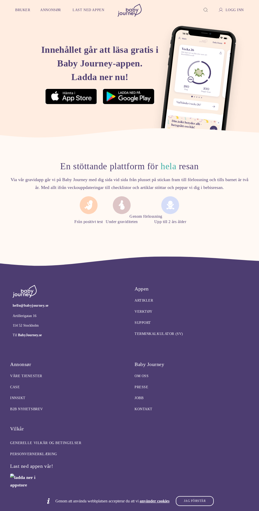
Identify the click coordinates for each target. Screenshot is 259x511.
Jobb (139, 398)
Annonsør (50, 10)
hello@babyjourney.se (30, 305)
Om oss (141, 376)
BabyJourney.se (29, 335)
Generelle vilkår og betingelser (45, 443)
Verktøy (144, 311)
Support (143, 323)
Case (15, 387)
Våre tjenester (26, 376)
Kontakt (144, 409)
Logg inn (235, 10)
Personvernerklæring (33, 454)
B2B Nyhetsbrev (26, 409)
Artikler (144, 300)
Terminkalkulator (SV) (159, 334)
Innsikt (18, 398)
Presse (141, 387)
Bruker (22, 10)
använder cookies (154, 501)
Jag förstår (195, 501)
